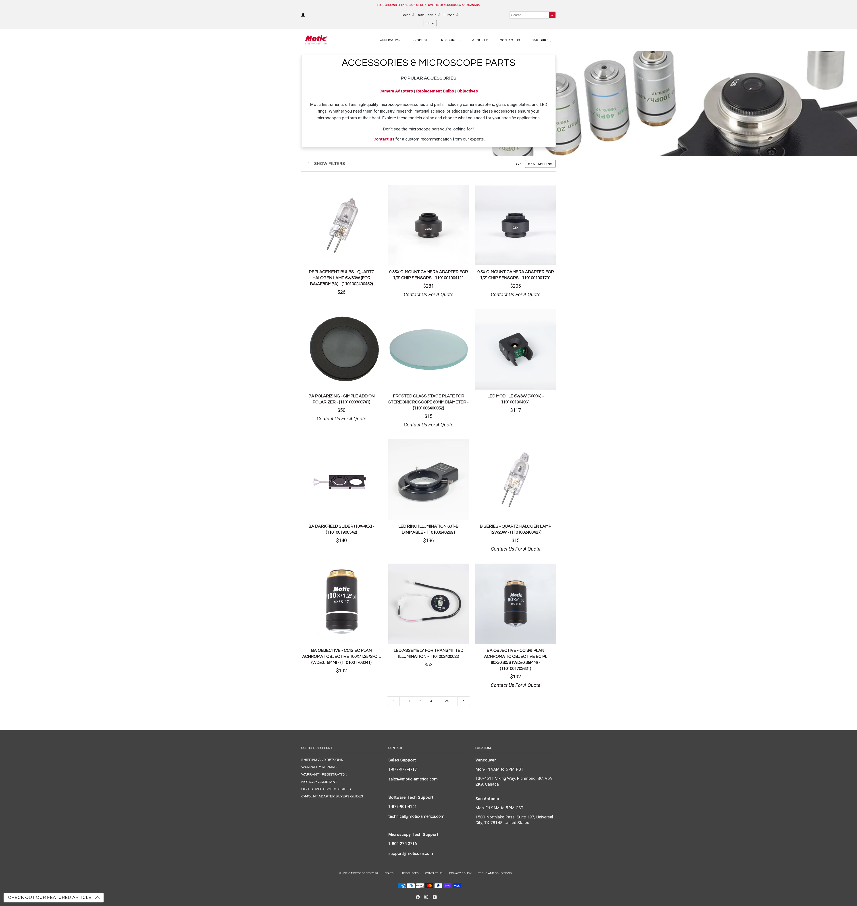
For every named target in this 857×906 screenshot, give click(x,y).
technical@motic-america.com (416, 816)
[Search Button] (552, 15)
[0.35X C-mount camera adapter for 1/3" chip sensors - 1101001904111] (428, 225)
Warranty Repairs (319, 767)
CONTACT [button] (395, 748)
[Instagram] (426, 897)
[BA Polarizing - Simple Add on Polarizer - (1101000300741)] (341, 349)
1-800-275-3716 (402, 843)
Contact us (383, 139)
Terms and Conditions (495, 873)
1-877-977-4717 (402, 769)
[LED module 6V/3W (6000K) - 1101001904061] (515, 349)
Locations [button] (483, 748)
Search (390, 873)
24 (447, 701)
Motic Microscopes (355, 873)
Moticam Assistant (319, 782)
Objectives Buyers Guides (326, 789)
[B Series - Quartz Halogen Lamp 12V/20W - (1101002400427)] (515, 479)
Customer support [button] (316, 748)
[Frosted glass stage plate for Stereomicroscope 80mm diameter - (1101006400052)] (428, 349)
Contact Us (434, 873)
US (428, 23)
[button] (390, 40)
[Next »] (464, 701)
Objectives (467, 91)
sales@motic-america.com (413, 779)
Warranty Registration (324, 774)
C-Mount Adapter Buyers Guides (332, 796)
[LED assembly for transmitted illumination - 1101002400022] (428, 604)
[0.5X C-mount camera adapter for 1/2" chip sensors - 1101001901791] (515, 225)
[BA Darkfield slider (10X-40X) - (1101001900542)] (341, 479)
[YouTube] (435, 897)
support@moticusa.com (410, 853)
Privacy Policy (460, 873)
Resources (410, 873)
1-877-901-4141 (402, 806)
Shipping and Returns (322, 759)
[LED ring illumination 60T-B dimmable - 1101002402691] (428, 479)
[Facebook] (418, 897)
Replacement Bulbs (435, 91)
